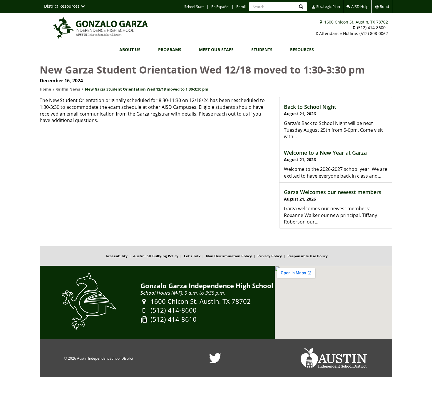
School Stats (194, 6)
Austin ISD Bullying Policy (155, 255)
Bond (384, 6)
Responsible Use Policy (307, 255)
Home (45, 89)
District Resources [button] (62, 6)
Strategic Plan (327, 6)
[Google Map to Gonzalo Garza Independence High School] (333, 302)
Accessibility (117, 255)
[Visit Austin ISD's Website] (333, 358)
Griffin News (68, 89)
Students (261, 49)
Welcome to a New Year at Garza (325, 152)
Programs (169, 49)
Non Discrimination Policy (229, 255)
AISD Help (359, 6)
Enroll (241, 6)
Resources (302, 49)
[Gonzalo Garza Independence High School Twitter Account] (215, 361)
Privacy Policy (269, 255)
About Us (129, 49)
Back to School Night (310, 106)
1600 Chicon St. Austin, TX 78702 (355, 22)
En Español (220, 6)
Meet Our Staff (216, 49)
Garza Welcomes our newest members (332, 192)
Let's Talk (192, 255)
